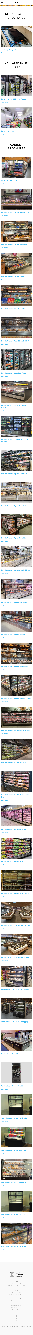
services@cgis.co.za (17, 1294)
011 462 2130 (17, 1301)
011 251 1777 (17, 1292)
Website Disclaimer (16, 1307)
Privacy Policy (16, 1310)
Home (12, 8)
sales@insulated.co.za (17, 1285)
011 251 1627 (17, 1283)
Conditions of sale (16, 1305)
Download (4, 53)
